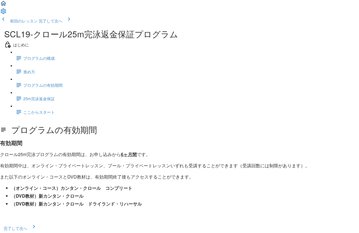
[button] (3, 5)
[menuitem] (3, 13)
